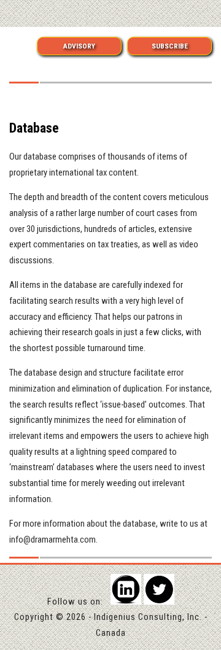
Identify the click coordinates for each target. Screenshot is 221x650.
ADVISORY (79, 46)
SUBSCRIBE (170, 46)
